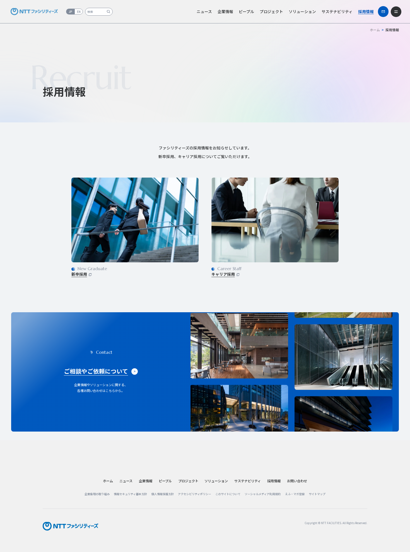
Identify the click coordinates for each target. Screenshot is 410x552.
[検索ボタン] (108, 11)
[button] (125, 480)
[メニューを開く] (396, 11)
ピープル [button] (246, 11)
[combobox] (99, 12)
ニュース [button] (204, 11)
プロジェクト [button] (271, 11)
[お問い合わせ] (383, 11)
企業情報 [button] (225, 11)
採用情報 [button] (366, 11)
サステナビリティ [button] (337, 11)
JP (70, 11)
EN (79, 11)
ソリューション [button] (302, 11)
